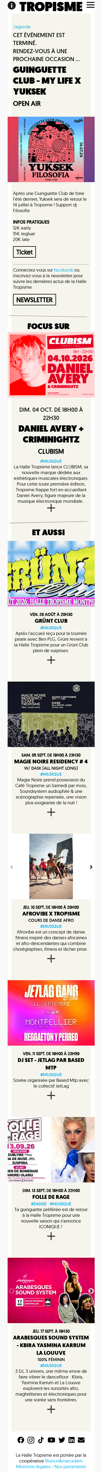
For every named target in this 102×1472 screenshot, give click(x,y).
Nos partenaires (70, 1466)
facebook (63, 270)
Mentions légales (33, 1466)
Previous (11, 866)
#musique (51, 461)
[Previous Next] (51, 866)
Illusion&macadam (64, 1461)
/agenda (21, 26)
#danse (39, 1204)
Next (90, 866)
